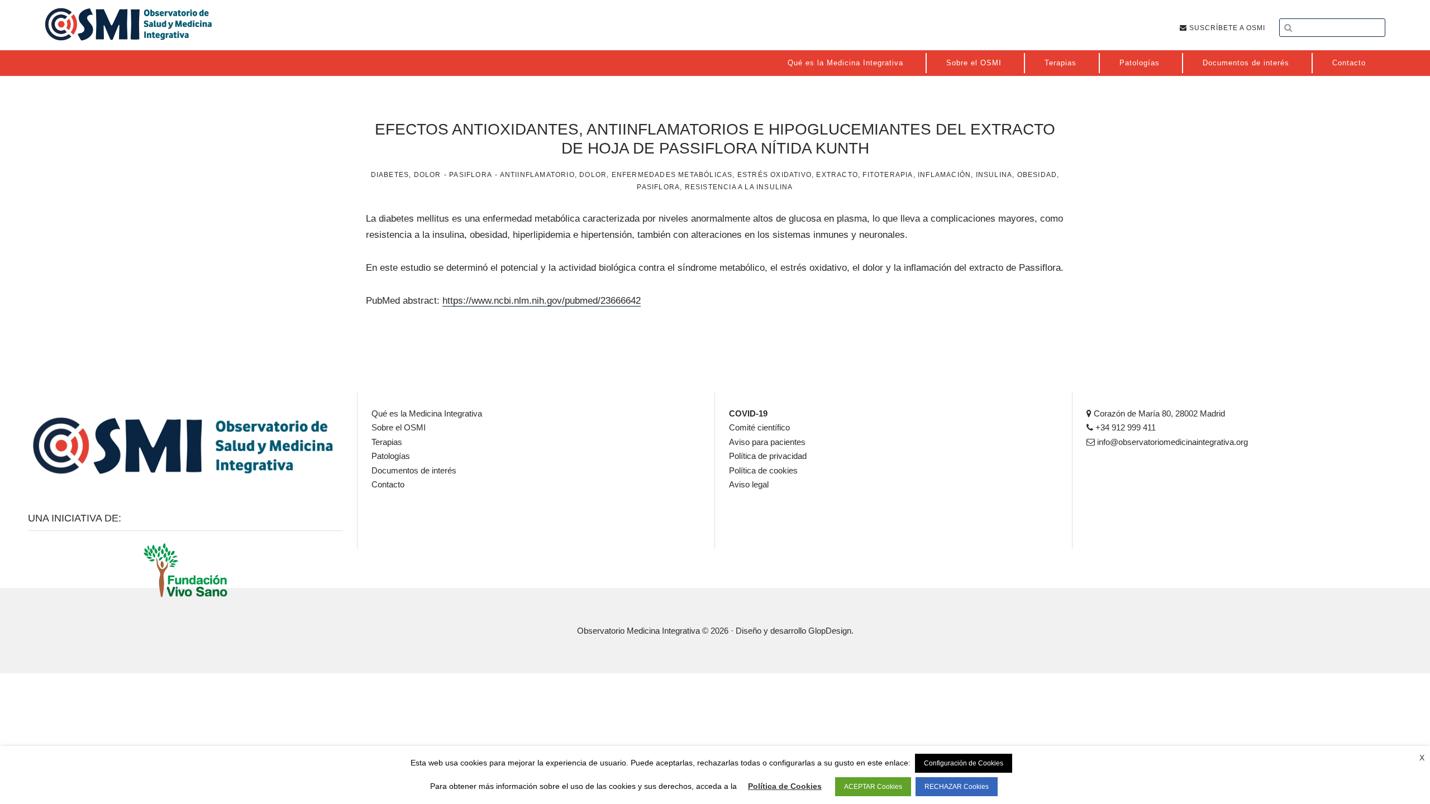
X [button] (1421, 757)
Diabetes (390, 175)
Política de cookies (763, 470)
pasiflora (658, 187)
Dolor (427, 175)
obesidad (1037, 175)
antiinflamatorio (537, 175)
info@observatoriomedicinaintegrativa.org (1171, 442)
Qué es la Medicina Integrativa (426, 413)
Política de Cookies (785, 786)
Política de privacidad (768, 456)
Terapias (386, 442)
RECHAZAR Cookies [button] (956, 787)
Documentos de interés (413, 470)
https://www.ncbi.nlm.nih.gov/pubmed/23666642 (541, 300)
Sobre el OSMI (398, 427)
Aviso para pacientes (767, 442)
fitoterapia (887, 175)
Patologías (390, 456)
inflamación (944, 175)
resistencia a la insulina (739, 187)
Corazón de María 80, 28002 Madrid (1158, 413)
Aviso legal (749, 484)
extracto (837, 175)
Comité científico (759, 427)
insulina (994, 175)
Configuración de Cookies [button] (963, 763)
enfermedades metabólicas (672, 175)
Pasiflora (470, 175)
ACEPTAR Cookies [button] (873, 787)
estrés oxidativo (774, 175)
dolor (593, 175)
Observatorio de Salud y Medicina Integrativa (128, 24)
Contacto (387, 484)
